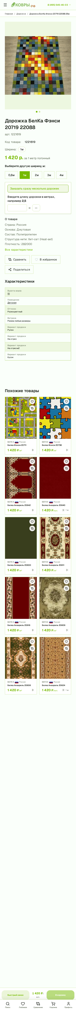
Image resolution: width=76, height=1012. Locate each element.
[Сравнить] (32, 408)
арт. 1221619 (13, 134)
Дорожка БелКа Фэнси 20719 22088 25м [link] (49, 13)
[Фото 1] (36, 112)
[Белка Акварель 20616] (21, 605)
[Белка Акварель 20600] (21, 545)
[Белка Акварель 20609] (55, 605)
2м (37, 175)
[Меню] (5, 5)
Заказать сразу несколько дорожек (34, 188)
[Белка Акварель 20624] (55, 665)
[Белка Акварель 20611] (55, 545)
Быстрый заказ (15, 995)
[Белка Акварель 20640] (55, 485)
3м (49, 175)
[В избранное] (32, 401)
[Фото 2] (39, 112)
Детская (11, 302)
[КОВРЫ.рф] (23, 5)
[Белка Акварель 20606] (21, 665)
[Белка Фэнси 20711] (21, 425)
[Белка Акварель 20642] (21, 485)
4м (61, 175)
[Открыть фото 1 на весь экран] (38, 65)
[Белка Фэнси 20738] (55, 425)
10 (8, 293)
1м (24, 175)
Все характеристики (19, 249)
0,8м (11, 175)
